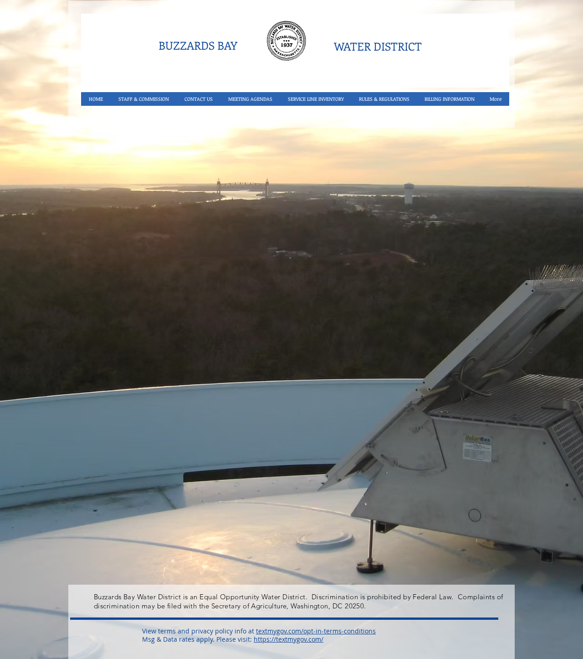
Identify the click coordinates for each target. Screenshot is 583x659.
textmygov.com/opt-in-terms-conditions (316, 631)
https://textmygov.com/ (288, 639)
